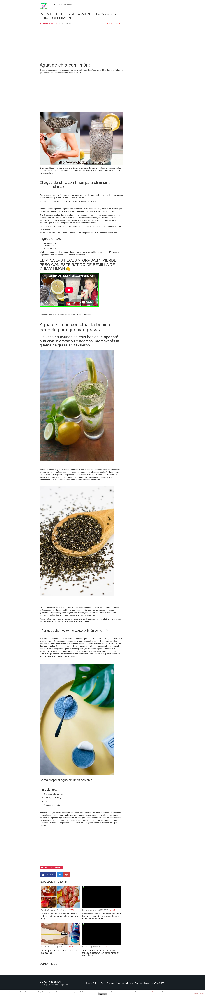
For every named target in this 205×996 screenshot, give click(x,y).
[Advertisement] (81, 44)
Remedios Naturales (48, 24)
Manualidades (127, 983)
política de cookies (153, 992)
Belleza (95, 983)
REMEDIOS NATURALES (51, 868)
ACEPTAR (102, 994)
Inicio (88, 983)
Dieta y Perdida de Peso (110, 983)
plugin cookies (199, 993)
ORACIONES (158, 983)
